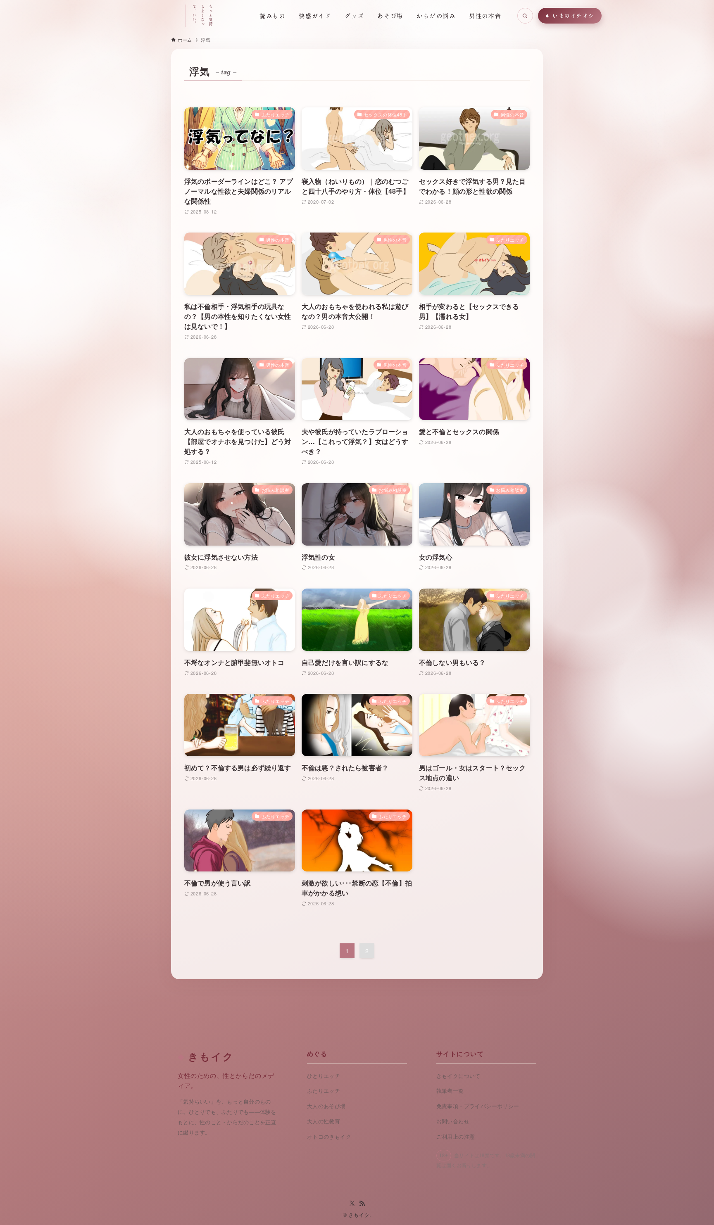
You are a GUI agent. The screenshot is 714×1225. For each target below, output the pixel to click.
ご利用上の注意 (455, 1137)
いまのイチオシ (573, 15)
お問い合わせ (452, 1121)
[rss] (362, 1203)
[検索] (525, 16)
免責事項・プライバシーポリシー (477, 1106)
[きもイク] (144, 15)
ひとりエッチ (323, 1076)
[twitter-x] (352, 1203)
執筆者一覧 (450, 1091)
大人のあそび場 (326, 1106)
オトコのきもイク (329, 1137)
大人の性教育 (323, 1121)
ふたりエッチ (323, 1091)
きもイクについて (458, 1076)
